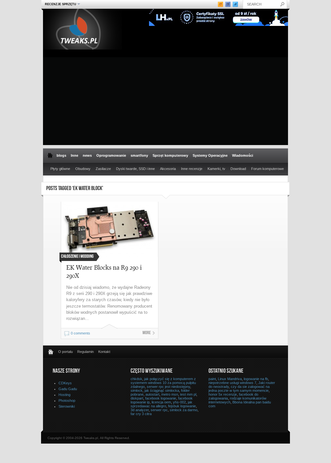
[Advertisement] (165, 99)
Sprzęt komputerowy (170, 155)
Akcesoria (168, 169)
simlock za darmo (184, 410)
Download (238, 169)
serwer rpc (159, 410)
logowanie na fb (256, 379)
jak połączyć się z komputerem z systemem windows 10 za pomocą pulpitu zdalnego (163, 383)
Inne (74, 155)
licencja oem (161, 402)
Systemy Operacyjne (210, 155)
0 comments (80, 333)
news (87, 155)
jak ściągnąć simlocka (161, 390)
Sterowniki (67, 406)
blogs (61, 155)
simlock (137, 390)
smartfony (139, 155)
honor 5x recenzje (222, 394)
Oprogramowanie (111, 155)
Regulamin (85, 352)
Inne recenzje (191, 169)
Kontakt (104, 352)
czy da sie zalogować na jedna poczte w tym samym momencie (239, 388)
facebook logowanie (160, 398)
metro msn (169, 394)
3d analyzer (140, 410)
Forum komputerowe (267, 169)
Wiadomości (242, 155)
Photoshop (67, 400)
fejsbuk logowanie (182, 406)
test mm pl (188, 394)
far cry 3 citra (141, 414)
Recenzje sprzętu (59, 4)
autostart (152, 394)
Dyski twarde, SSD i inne (135, 169)
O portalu (65, 352)
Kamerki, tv (216, 169)
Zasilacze (103, 169)
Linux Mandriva (230, 379)
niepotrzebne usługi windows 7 (232, 383)
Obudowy (83, 169)
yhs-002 (179, 402)
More (147, 333)
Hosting (64, 395)
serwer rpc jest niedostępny (168, 387)
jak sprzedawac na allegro (161, 404)
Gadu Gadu (68, 389)
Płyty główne (60, 169)
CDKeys (65, 383)
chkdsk (136, 379)
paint (212, 379)
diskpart (137, 398)
